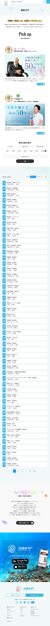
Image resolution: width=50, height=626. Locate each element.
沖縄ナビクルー (34, 607)
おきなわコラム (22, 607)
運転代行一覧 (9, 618)
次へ (35, 471)
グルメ (21, 611)
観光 (21, 609)
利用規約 (32, 613)
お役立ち (22, 615)
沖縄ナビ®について (11, 607)
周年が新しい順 (39, 176)
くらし (21, 613)
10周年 (13, 151)
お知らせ (8, 609)
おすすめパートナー (35, 609)
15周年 (19, 151)
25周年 (30, 151)
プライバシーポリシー (35, 615)
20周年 (25, 151)
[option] (7, 151)
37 (30, 471)
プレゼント (9, 615)
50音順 (45, 176)
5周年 (7, 151)
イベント (8, 613)
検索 (25, 161)
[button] (45, 151)
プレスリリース (10, 611)
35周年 (42, 151)
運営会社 (32, 611)
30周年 (36, 151)
